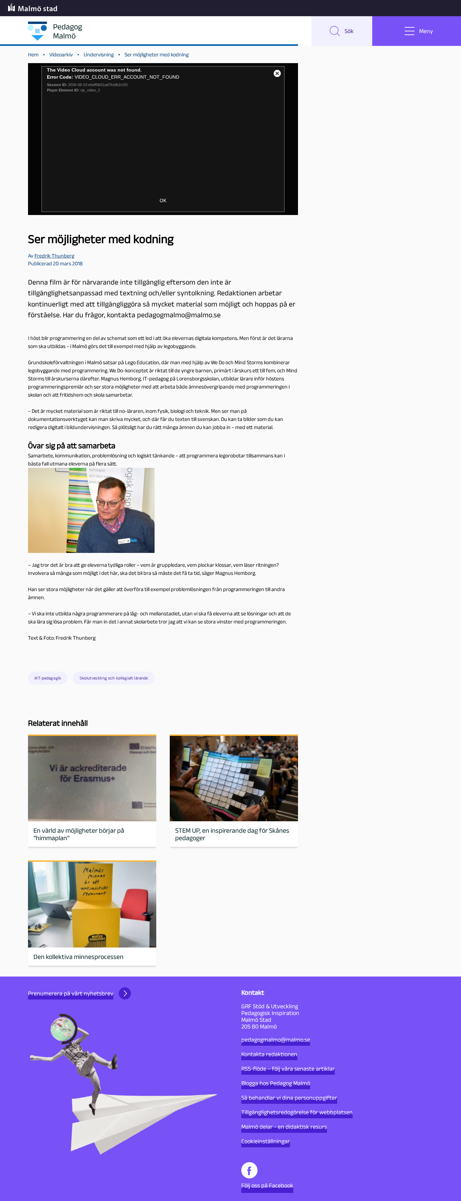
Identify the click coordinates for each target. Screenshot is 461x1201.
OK (163, 200)
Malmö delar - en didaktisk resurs (284, 1126)
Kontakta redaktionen (269, 1054)
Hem (33, 54)
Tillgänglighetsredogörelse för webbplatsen (297, 1112)
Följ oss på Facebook (267, 1185)
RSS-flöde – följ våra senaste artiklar (288, 1068)
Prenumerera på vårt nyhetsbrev (70, 993)
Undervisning (99, 54)
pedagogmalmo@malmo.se (275, 1039)
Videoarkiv (61, 54)
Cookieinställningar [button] (265, 1141)
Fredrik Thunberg (54, 256)
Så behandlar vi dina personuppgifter (289, 1097)
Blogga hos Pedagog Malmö (275, 1083)
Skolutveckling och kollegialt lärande (114, 677)
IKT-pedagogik (47, 677)
